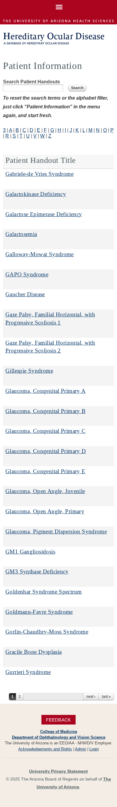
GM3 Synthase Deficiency (37, 571)
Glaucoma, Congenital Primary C (45, 431)
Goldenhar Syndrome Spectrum (43, 591)
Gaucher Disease (25, 294)
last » (106, 696)
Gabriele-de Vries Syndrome (39, 174)
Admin (80, 749)
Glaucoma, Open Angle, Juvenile (45, 491)
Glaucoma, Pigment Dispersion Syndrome (56, 531)
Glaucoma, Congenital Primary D (45, 451)
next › (90, 696)
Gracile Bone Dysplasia (33, 652)
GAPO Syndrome (26, 274)
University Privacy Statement (58, 771)
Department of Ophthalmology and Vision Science (58, 737)
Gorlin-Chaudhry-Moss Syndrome (46, 632)
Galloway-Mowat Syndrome (39, 254)
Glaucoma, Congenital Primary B (45, 411)
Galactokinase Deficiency (35, 194)
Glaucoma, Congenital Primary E (45, 471)
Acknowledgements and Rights (45, 749)
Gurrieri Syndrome (28, 672)
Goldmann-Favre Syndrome (39, 612)
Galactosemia (21, 234)
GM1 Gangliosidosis (30, 551)
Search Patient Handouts (31, 81)
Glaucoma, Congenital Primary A (45, 391)
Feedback (58, 719)
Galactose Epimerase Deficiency (43, 214)
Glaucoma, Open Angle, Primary (44, 511)
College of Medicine (58, 731)
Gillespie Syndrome (29, 371)
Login (94, 749)
